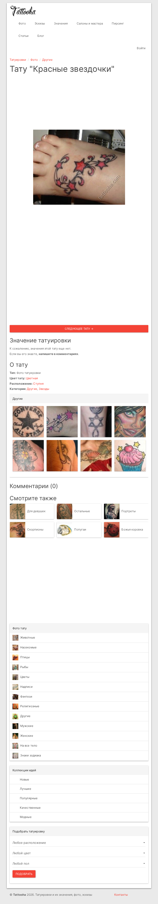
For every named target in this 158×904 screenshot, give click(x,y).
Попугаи (80, 529)
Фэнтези (26, 696)
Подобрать (24, 873)
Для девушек (36, 511)
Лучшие (25, 789)
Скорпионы (35, 529)
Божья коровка (132, 529)
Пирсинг (117, 23)
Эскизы (39, 23)
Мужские (26, 726)
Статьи (23, 36)
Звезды (44, 389)
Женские (26, 736)
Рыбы (24, 667)
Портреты (128, 511)
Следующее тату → (79, 328)
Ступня (38, 383)
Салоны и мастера (89, 23)
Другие (47, 60)
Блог (40, 36)
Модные (25, 817)
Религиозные (29, 706)
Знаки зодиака (30, 755)
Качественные (30, 807)
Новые (24, 779)
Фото (22, 23)
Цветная (32, 378)
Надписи (26, 687)
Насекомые (28, 647)
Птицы (25, 657)
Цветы (24, 677)
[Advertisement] (79, 103)
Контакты (121, 894)
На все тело (28, 745)
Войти (140, 48)
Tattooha (23, 11)
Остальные (82, 511)
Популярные (28, 798)
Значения (60, 23)
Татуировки (18, 60)
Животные (27, 637)
